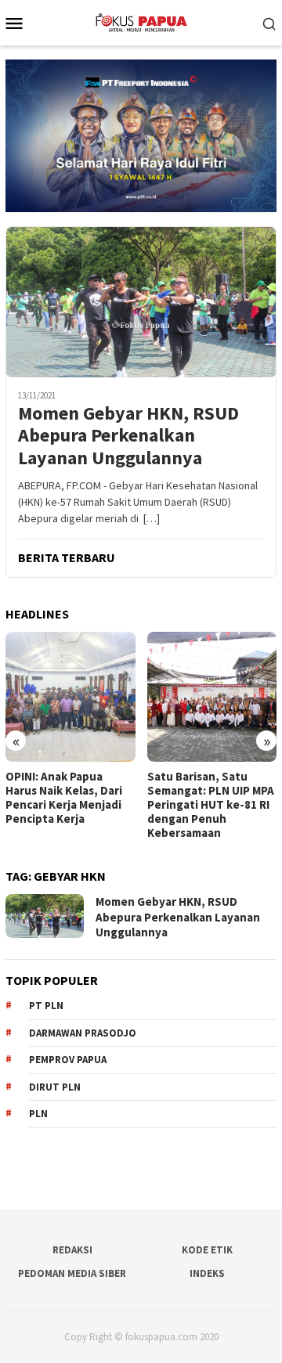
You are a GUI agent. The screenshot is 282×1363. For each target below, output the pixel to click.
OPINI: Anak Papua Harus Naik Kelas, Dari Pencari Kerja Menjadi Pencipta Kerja (63, 798)
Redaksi (72, 1250)
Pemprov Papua (68, 1059)
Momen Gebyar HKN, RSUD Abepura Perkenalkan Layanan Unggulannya (128, 436)
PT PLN (46, 1005)
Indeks (207, 1273)
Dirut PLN (55, 1087)
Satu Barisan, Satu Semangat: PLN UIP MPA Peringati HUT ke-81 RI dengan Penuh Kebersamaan (210, 805)
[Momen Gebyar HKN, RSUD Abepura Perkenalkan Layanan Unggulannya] (141, 302)
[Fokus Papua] (140, 21)
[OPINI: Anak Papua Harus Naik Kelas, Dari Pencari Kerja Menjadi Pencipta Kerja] (70, 697)
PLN (38, 1113)
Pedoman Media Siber (72, 1273)
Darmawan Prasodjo (82, 1033)
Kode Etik (207, 1250)
